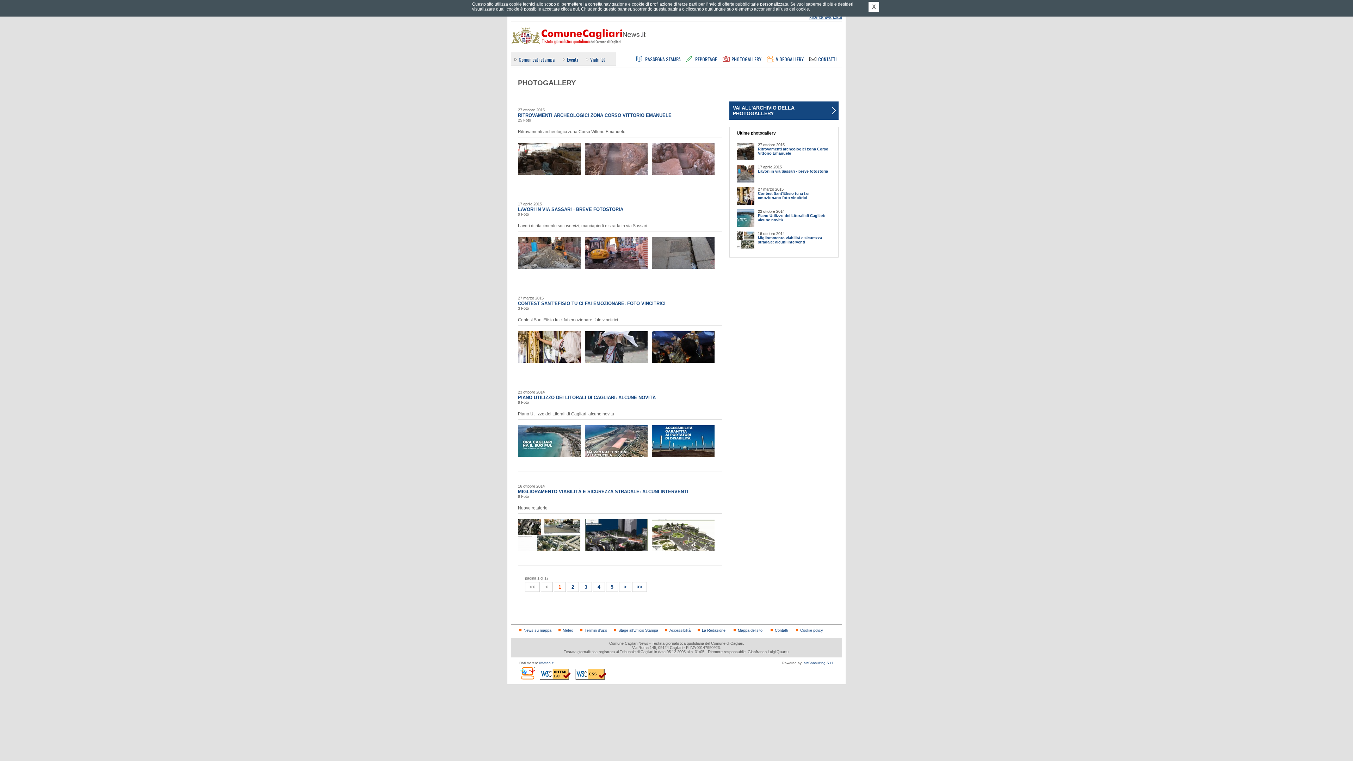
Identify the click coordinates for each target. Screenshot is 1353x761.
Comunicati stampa (537, 59)
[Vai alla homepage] (578, 35)
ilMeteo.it (546, 663)
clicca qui (570, 9)
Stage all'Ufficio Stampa (638, 630)
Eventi (572, 59)
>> (637, 586)
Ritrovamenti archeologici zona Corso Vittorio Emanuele (595, 115)
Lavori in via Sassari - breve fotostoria (570, 209)
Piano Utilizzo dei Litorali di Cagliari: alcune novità (587, 397)
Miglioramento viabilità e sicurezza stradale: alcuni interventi (603, 491)
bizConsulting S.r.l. (819, 663)
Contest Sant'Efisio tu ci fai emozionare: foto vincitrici (592, 303)
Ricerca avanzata (825, 17)
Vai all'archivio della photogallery (763, 110)
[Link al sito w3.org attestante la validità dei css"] (590, 674)
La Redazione (713, 630)
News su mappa (537, 630)
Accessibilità (680, 630)
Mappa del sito (750, 630)
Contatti (781, 630)
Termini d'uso (596, 630)
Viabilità (597, 59)
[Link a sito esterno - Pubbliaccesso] (527, 673)
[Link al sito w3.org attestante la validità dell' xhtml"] (555, 674)
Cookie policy (811, 630)
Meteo (568, 630)
